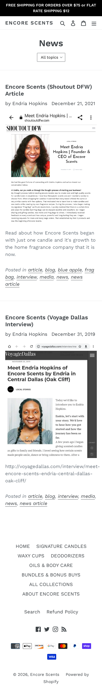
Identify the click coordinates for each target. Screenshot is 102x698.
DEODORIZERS (67, 556)
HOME (23, 546)
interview (27, 277)
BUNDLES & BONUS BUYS (51, 575)
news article (33, 503)
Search (32, 612)
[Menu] (94, 23)
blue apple (70, 270)
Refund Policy (62, 612)
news (62, 277)
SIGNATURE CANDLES (61, 546)
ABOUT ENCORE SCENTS (51, 594)
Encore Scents (29, 23)
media (47, 277)
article (35, 270)
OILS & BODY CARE (51, 565)
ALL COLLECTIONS (51, 584)
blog (50, 270)
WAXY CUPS (31, 556)
